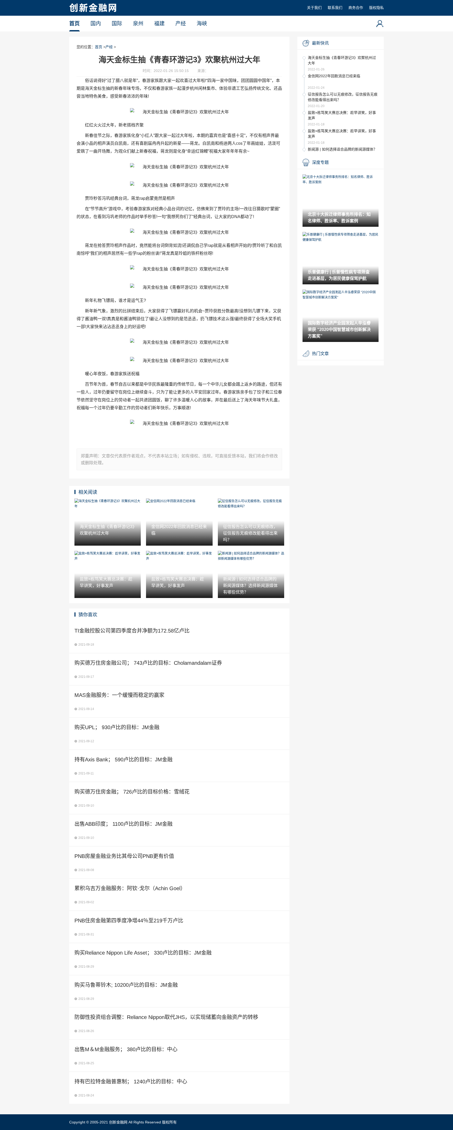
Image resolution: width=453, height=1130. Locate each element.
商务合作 (355, 7)
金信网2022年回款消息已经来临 (334, 76)
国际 (117, 23)
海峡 (202, 23)
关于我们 (314, 7)
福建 (159, 23)
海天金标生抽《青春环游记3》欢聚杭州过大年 (342, 60)
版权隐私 (376, 7)
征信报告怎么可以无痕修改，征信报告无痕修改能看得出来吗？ (343, 97)
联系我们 (335, 7)
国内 (95, 23)
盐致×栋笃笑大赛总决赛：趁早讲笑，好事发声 (342, 115)
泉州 (138, 23)
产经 (180, 23)
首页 (74, 23)
